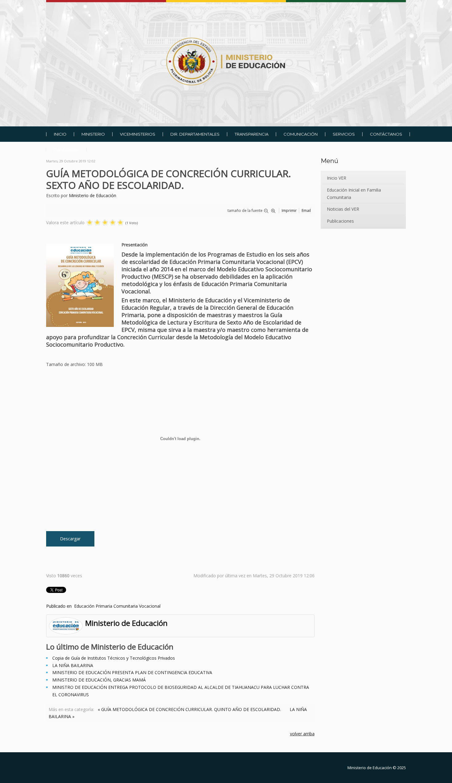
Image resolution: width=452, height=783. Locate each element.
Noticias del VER (343, 209)
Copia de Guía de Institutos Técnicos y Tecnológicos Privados (113, 658)
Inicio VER (336, 178)
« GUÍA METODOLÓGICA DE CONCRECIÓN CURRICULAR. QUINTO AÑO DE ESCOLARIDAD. (189, 709)
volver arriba (302, 734)
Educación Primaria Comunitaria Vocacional (117, 606)
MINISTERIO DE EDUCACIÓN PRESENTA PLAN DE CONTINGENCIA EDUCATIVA (132, 672)
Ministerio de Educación (92, 195)
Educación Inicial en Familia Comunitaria (354, 193)
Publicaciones (340, 221)
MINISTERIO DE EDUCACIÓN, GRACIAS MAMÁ (99, 680)
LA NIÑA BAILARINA (72, 665)
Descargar (70, 539)
